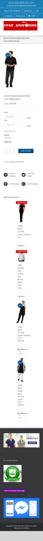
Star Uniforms (25, 528)
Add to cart (26, 151)
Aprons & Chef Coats (17, 162)
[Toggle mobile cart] (28, 31)
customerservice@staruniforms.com (21, 5)
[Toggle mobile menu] (38, 31)
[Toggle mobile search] (33, 31)
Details (22, 246)
